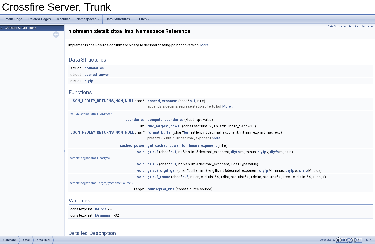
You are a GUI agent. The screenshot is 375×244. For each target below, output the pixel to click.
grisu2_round (158, 177)
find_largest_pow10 (164, 126)
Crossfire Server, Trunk (20, 28)
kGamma (102, 215)
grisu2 (152, 152)
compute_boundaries (165, 120)
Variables (368, 26)
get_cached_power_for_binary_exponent (182, 145)
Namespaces (86, 19)
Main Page (14, 19)
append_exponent (162, 101)
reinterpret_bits (161, 189)
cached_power (96, 74)
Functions (354, 26)
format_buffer (159, 132)
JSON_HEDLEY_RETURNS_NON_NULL (102, 101)
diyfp (88, 81)
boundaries (94, 68)
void (141, 152)
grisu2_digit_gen (162, 170)
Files (143, 19)
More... (205, 45)
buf (192, 101)
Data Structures (118, 19)
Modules (63, 19)
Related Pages (39, 19)
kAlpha (101, 209)
